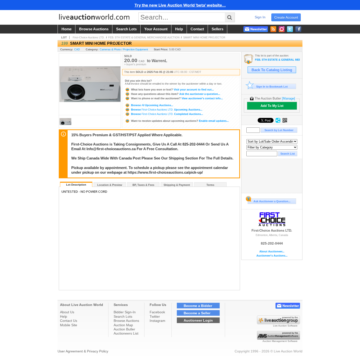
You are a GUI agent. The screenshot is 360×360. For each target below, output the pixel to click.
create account (286, 17)
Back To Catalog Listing (272, 70)
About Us (67, 312)
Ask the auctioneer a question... (175, 93)
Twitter (155, 316)
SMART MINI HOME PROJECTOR (204, 37)
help (179, 29)
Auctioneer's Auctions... (272, 255)
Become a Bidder (198, 306)
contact (197, 29)
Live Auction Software (285, 325)
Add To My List (272, 106)
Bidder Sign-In (125, 312)
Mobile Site (68, 325)
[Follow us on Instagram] (282, 29)
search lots (126, 29)
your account (156, 29)
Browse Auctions (126, 321)
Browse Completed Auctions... (166, 113)
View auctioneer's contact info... (177, 98)
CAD (77, 49)
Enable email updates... (180, 120)
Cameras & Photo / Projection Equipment (124, 49)
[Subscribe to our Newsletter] (255, 29)
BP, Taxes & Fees (143, 184)
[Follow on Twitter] (290, 29)
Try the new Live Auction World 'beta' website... (180, 5)
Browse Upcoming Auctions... (151, 105)
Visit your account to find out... (172, 89)
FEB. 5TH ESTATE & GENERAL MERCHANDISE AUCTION (144, 37)
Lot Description (76, 184)
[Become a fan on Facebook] (298, 29)
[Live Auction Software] (278, 323)
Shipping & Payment (177, 184)
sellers (217, 29)
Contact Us (68, 321)
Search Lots (123, 316)
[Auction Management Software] (278, 338)
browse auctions (93, 29)
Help (63, 316)
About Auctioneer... (271, 251)
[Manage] (288, 98)
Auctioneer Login (198, 320)
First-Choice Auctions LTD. (89, 37)
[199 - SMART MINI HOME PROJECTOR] (65, 126)
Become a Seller (197, 313)
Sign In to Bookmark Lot (272, 86)
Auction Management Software (280, 341)
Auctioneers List (126, 333)
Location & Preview (109, 184)
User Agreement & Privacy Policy (83, 351)
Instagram (157, 321)
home (66, 29)
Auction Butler (124, 329)
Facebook (157, 312)
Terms (210, 184)
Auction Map (123, 325)
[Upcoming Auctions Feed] (273, 29)
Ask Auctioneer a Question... (271, 201)
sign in (260, 17)
